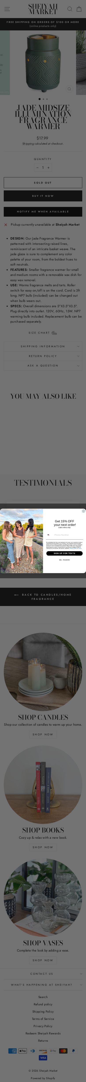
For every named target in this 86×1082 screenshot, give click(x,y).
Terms (80, 548)
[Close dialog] (83, 511)
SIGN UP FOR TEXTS (64, 553)
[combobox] (50, 535)
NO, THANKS (64, 560)
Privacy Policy (73, 548)
